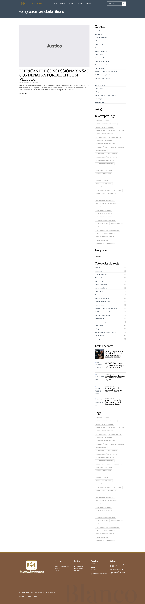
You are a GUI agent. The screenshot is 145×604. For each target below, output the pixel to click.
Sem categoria (99, 99)
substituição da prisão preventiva (105, 233)
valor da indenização (102, 240)
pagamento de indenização (103, 210)
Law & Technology (100, 85)
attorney (121, 130)
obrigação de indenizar (102, 207)
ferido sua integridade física (104, 170)
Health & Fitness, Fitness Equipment (106, 71)
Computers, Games (101, 37)
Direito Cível (99, 44)
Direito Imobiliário (101, 51)
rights (98, 227)
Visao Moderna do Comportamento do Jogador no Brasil (113, 402)
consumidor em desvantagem (104, 140)
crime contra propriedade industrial (106, 144)
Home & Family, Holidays (102, 78)
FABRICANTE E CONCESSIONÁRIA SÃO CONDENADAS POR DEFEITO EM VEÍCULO (54, 75)
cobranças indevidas (115, 137)
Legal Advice (99, 88)
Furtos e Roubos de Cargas (103, 173)
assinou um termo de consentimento (106, 130)
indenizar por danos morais (103, 183)
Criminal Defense (100, 41)
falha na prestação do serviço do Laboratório (109, 167)
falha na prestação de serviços (105, 160)
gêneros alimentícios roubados (105, 177)
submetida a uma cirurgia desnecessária (107, 230)
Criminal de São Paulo (102, 147)
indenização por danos (102, 187)
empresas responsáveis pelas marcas (106, 157)
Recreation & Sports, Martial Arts (105, 95)
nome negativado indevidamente (105, 200)
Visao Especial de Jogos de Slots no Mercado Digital (115, 377)
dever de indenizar (101, 150)
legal (119, 190)
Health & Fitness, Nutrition (103, 75)
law (114, 190)
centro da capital (101, 137)
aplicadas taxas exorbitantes (104, 127)
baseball (97, 31)
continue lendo (23, 93)
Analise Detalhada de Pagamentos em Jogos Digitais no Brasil (114, 365)
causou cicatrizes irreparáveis (105, 134)
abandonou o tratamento (103, 120)
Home (20, 15)
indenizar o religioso (102, 180)
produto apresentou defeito (104, 213)
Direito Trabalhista (101, 58)
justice (114, 187)
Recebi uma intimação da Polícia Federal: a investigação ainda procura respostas (114, 354)
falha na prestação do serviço (104, 164)
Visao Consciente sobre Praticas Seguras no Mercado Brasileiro (115, 390)
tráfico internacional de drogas (105, 237)
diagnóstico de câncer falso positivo (106, 154)
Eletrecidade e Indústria (102, 65)
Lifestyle (97, 92)
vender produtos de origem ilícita (105, 243)
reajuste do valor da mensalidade (105, 220)
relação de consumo (102, 223)
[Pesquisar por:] (116, 3)
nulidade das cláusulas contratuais (106, 203)
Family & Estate (100, 68)
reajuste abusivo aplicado (103, 217)
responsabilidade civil (117, 223)
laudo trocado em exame (103, 190)
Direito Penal (99, 54)
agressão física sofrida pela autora (106, 124)
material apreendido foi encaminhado (106, 197)
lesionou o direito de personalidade (106, 193)
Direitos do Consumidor (102, 61)
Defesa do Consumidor (117, 147)
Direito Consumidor (24, 82)
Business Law (99, 34)
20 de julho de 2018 (35, 82)
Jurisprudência (99, 82)
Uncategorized (99, 102)
